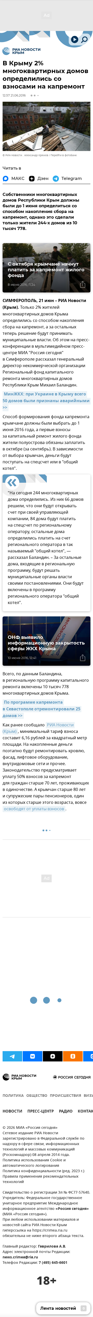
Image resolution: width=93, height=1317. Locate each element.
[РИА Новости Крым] (21, 51)
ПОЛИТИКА (13, 1096)
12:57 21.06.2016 (14, 95)
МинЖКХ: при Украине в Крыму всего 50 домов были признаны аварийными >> (47, 401)
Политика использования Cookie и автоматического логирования (34, 1163)
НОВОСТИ (12, 1112)
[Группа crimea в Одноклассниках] (73, 1056)
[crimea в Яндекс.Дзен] (53, 1056)
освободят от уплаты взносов (34, 809)
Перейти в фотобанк (64, 155)
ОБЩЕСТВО (36, 1096)
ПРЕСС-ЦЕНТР (40, 1112)
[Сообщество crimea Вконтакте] (32, 1056)
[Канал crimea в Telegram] (12, 1056)
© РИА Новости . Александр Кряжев (25, 155)
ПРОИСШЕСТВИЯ (65, 1096)
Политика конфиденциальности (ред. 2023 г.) (43, 1171)
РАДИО (66, 1112)
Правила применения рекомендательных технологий (41, 1179)
